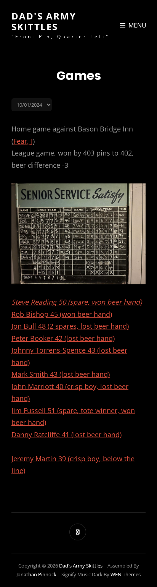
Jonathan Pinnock (36, 574)
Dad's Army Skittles (44, 21)
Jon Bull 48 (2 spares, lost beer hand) (70, 326)
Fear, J (23, 141)
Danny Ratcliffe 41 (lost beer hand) (66, 434)
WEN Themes (126, 574)
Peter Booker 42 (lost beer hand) (63, 338)
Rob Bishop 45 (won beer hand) (61, 314)
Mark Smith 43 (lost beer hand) (60, 374)
